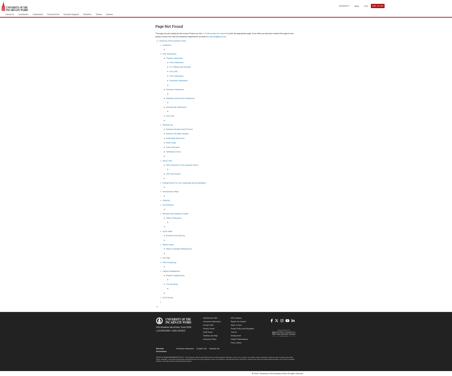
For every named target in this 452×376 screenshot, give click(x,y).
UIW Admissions (169, 54)
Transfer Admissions (174, 58)
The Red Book (172, 284)
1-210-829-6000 (163, 330)
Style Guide (167, 231)
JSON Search (167, 297)
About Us (10, 14)
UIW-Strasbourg (169, 262)
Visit (366, 6)
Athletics (87, 14)
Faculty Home (209, 328)
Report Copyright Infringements (179, 249)
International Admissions (176, 107)
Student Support (71, 14)
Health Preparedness (239, 339)
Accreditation (168, 205)
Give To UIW (377, 6)
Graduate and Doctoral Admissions (180, 98)
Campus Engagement (171, 271)
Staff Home (208, 332)
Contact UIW (208, 325)
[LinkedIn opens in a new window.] (293, 321)
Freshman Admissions (179, 80)
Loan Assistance (173, 147)
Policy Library (236, 343)
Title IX (234, 332)
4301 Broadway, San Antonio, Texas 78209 (173, 327)
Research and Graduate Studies (175, 213)
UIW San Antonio (173, 174)
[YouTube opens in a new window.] (287, 321)
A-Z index (206, 33)
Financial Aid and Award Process (179, 129)
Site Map (166, 258)
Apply (356, 6)
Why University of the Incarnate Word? (182, 165)
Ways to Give (236, 325)
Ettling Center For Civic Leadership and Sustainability (184, 183)
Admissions (38, 14)
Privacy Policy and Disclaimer (242, 328)
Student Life (201, 348)
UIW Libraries (236, 318)
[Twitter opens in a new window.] (276, 321)
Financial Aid (53, 14)
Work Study (171, 142)
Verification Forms (173, 152)
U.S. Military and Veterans (180, 67)
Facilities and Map (210, 336)
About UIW (167, 161)
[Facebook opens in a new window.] (272, 321)
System (109, 14)
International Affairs (170, 191)
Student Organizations (175, 275)
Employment (236, 336)
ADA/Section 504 (210, 318)
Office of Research (173, 218)
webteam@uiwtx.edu (217, 36)
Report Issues (168, 244)
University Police (209, 339)
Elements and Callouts (175, 235)
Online (99, 14)
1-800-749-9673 (178, 330)
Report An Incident (238, 321)
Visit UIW (174, 71)
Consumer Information (212, 321)
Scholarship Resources (175, 138)
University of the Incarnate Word (172, 41)
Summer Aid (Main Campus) (177, 133)
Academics (23, 14)
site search (220, 33)
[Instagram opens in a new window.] (282, 321)
